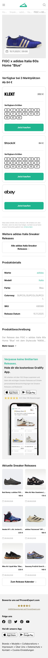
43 (31, 114)
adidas (22, 12)
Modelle (16, 643)
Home (5, 12)
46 (19, 118)
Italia (29, 12)
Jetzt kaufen (24, 127)
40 (37, 110)
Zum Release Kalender (22, 581)
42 (19, 114)
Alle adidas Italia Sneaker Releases (24, 247)
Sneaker (14, 12)
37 (13, 110)
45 (13, 118)
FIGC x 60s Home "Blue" (40, 12)
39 (31, 110)
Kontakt (6, 650)
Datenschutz (34, 647)
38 (19, 110)
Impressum (7, 647)
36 (7, 110)
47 (37, 166)
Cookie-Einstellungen (23, 650)
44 (37, 114)
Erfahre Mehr (28, 227)
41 (13, 114)
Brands (5, 643)
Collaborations (29, 643)
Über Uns (20, 647)
